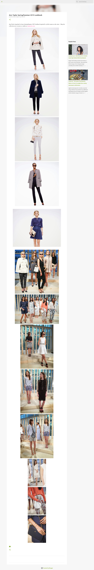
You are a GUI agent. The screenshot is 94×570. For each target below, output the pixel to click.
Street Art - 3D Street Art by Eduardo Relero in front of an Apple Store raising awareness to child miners (78, 83)
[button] (10, 20)
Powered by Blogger (48, 568)
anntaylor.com (31, 26)
